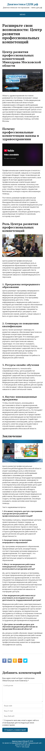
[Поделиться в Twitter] (25, 661)
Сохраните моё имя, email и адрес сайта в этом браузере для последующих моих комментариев (20, 722)
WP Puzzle (25, 747)
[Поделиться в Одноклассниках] (15, 661)
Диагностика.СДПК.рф (22, 4)
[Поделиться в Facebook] (4, 661)
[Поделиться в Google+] (20, 661)
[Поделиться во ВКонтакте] (10, 661)
